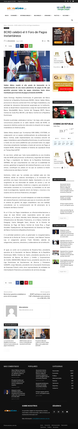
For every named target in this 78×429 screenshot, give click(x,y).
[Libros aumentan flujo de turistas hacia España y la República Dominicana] (56, 211)
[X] (70, 1)
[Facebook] (65, 1)
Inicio (5, 25)
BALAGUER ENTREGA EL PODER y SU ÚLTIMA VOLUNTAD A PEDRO (66, 198)
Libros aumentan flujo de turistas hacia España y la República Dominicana (67, 212)
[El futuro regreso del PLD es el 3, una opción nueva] (56, 205)
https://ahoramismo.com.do (26, 310)
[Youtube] (73, 1)
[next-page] (8, 350)
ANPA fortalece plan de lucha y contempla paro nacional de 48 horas (26, 342)
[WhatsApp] (31, 46)
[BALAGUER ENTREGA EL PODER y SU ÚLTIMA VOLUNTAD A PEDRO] (56, 198)
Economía (10, 25)
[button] (72, 20)
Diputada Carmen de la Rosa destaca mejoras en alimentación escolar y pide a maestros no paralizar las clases (67, 244)
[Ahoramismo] (5, 41)
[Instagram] (68, 1)
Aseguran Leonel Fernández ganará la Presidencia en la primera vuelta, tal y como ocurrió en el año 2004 (67, 233)
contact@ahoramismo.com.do (40, 418)
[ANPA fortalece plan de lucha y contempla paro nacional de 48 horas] (27, 334)
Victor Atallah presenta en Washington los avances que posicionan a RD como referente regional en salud (67, 263)
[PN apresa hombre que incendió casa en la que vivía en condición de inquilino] (7, 381)
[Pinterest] (26, 46)
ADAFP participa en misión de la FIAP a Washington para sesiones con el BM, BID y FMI (39, 296)
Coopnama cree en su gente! (62, 102)
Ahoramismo (11, 41)
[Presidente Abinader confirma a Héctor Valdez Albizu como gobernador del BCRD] (42, 334)
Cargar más (63, 218)
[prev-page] (5, 350)
